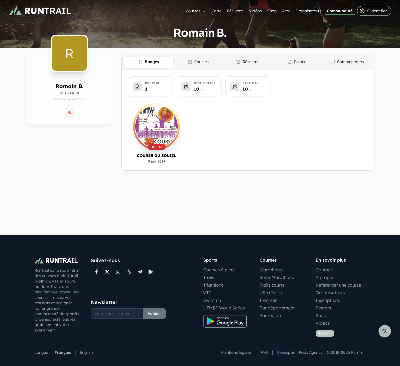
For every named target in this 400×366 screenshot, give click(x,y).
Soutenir (325, 333)
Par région (270, 315)
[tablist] (248, 62)
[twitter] (107, 271)
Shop (272, 10)
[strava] (129, 271)
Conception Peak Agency (299, 352)
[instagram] (118, 271)
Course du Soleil (156, 155)
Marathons (271, 269)
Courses (193, 10)
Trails (208, 277)
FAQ (264, 352)
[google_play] (150, 271)
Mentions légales (236, 352)
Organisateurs (308, 10)
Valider (154, 313)
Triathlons (213, 285)
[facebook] (96, 271)
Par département (277, 308)
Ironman (269, 300)
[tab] (148, 62)
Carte (216, 10)
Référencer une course (338, 285)
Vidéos (255, 10)
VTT (207, 292)
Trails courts (272, 285)
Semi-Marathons (277, 277)
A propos (325, 277)
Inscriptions (328, 300)
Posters (323, 308)
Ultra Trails (271, 292)
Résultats (235, 10)
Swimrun (212, 300)
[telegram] (139, 271)
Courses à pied (218, 269)
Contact (324, 269)
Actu (286, 10)
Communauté (340, 10)
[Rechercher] (384, 331)
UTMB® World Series (224, 308)
